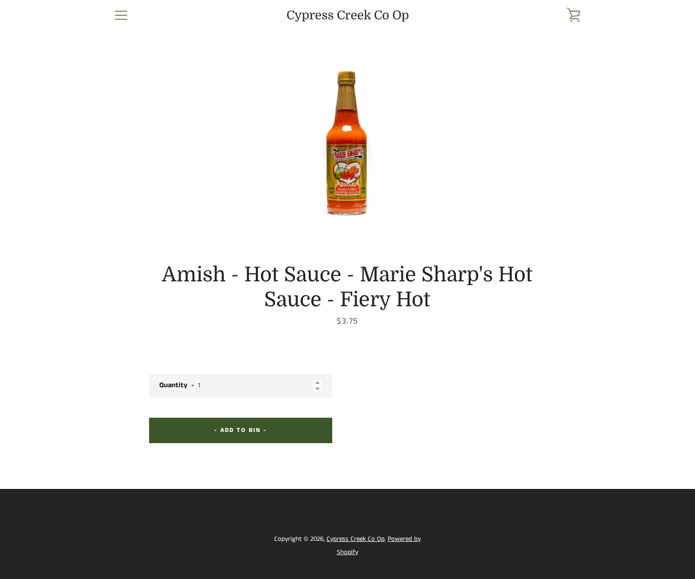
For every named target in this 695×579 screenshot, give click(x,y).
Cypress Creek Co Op (347, 15)
